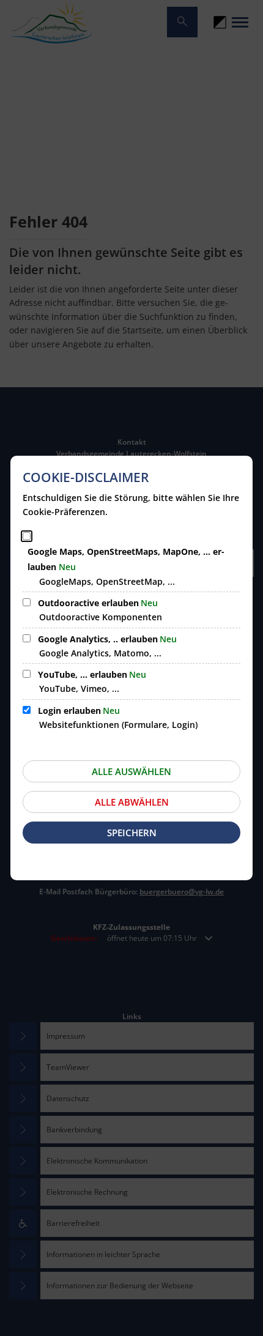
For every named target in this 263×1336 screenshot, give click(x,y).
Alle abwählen (132, 802)
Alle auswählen (131, 771)
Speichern (132, 832)
